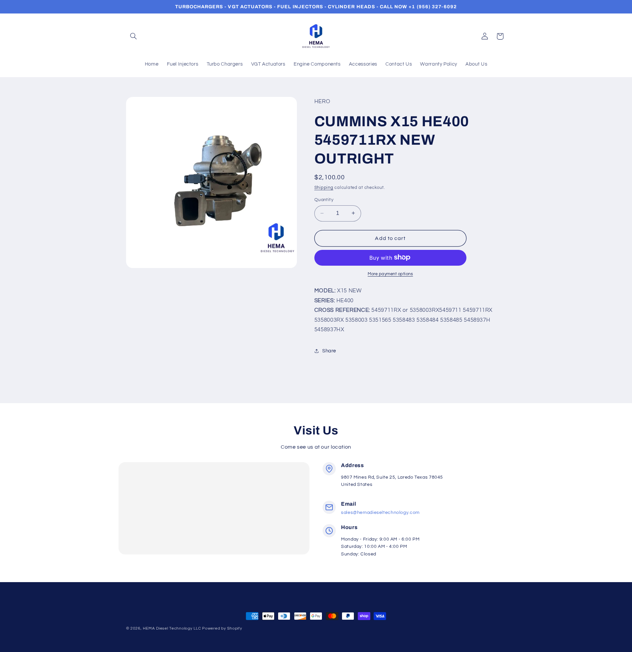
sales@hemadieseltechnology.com (380, 512)
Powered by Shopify (222, 628)
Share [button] (329, 350)
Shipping (323, 187)
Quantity (323, 199)
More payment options (390, 274)
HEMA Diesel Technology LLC (172, 628)
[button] (133, 36)
